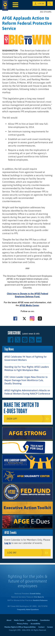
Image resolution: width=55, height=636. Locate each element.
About (9, 620)
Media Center (19, 620)
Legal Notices (32, 620)
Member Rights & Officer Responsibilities (20, 627)
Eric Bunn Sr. (39, 597)
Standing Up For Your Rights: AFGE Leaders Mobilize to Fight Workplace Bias (26, 368)
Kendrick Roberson (40, 600)
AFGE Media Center (29, 305)
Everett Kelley (35, 594)
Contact (41, 627)
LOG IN (41, 4)
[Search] (50, 3)
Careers (50, 627)
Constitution (45, 620)
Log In (7, 543)
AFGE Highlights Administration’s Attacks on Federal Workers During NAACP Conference (27, 392)
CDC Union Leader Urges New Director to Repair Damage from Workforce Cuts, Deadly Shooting (26, 380)
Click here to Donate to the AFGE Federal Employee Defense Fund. (27, 295)
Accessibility (35, 624)
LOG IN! (11, 552)
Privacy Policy (22, 624)
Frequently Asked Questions (28, 609)
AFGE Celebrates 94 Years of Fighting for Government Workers (25, 358)
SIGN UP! (12, 418)
